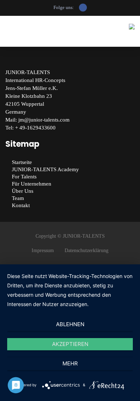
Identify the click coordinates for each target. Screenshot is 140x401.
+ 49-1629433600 (35, 128)
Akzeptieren (70, 344)
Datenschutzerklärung (86, 250)
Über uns (22, 191)
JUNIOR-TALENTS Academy (45, 169)
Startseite (22, 162)
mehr (70, 363)
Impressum (43, 250)
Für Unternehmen (31, 184)
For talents (24, 176)
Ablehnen (70, 324)
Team (18, 198)
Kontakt (21, 205)
